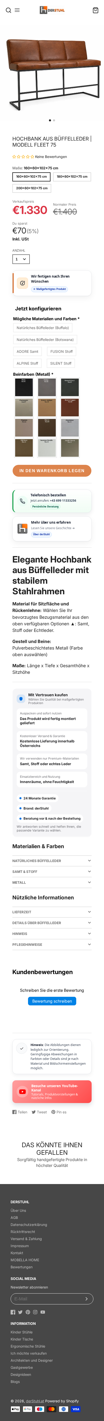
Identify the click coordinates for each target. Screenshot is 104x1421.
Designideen (21, 1374)
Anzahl (18, 250)
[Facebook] (13, 1312)
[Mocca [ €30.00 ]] (47, 428)
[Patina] (47, 387)
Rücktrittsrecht (23, 1231)
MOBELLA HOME (25, 1260)
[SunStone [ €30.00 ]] (47, 448)
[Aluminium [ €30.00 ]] (70, 428)
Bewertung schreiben (52, 1001)
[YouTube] (42, 1312)
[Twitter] (20, 1312)
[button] (50, 120)
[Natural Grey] (70, 387)
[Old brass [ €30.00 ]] (24, 448)
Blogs (15, 1381)
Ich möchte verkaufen (29, 1353)
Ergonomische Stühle (28, 1346)
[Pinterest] (27, 1312)
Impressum (20, 1246)
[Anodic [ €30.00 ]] (70, 448)
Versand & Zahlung (26, 1239)
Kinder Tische (22, 1339)
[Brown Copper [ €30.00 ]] (70, 407)
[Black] (24, 387)
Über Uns (18, 1210)
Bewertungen (22, 1267)
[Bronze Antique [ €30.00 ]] (47, 407)
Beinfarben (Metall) (33, 374)
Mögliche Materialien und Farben (46, 318)
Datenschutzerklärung (29, 1224)
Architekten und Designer (32, 1360)
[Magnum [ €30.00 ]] (24, 428)
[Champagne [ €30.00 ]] (24, 407)
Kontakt (17, 1253)
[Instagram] (35, 1312)
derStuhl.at (35, 1401)
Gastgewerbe (22, 1367)
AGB (14, 1217)
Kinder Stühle (22, 1332)
